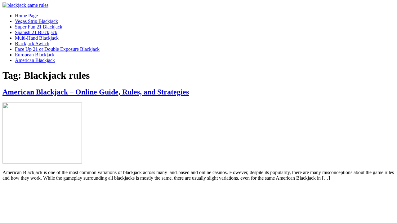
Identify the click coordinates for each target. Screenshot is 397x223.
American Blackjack (35, 60)
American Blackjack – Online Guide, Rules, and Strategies (95, 92)
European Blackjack (35, 54)
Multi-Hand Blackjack (37, 38)
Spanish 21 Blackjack (36, 32)
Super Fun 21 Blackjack (38, 26)
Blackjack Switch (32, 43)
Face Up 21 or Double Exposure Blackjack (57, 49)
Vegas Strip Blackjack (36, 21)
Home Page (26, 15)
